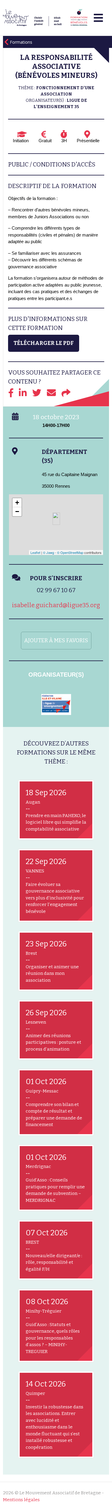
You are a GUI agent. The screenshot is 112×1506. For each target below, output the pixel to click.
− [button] (17, 511)
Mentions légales (21, 1499)
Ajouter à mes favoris (56, 640)
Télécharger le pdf (43, 343)
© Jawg (48, 552)
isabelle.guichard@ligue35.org (56, 605)
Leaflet (35, 552)
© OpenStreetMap (70, 552)
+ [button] (17, 502)
